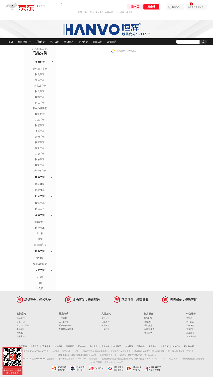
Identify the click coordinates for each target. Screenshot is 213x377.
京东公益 (176, 346)
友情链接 (105, 346)
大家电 (20, 333)
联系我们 (35, 346)
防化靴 (39, 288)
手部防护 (40, 41)
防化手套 (40, 91)
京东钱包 (109, 362)
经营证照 (93, 359)
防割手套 (40, 74)
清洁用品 (100, 12)
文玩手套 (40, 153)
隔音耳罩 (40, 189)
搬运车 (129, 12)
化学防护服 (40, 222)
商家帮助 (70, 346)
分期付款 (105, 325)
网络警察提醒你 (78, 368)
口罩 (80, 12)
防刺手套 (40, 165)
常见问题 (21, 329)
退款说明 (148, 325)
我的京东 (176, 7)
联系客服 (21, 336)
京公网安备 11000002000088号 (33, 351)
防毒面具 (40, 203)
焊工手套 (40, 102)
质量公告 (153, 346)
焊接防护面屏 (40, 263)
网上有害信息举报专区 (115, 368)
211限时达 (64, 322)
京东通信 (190, 333)
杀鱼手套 (40, 131)
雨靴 (40, 282)
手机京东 (94, 346)
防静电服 (40, 227)
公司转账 (105, 329)
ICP (76, 351)
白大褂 (39, 233)
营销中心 (82, 346)
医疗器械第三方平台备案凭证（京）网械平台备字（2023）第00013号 (133, 359)
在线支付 (105, 322)
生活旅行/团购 (23, 325)
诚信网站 (97, 368)
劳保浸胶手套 (40, 68)
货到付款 (105, 318)
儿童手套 (40, 119)
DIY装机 (190, 322)
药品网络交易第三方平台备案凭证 (149, 351)
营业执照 (173, 359)
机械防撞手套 (40, 108)
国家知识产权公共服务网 (153, 368)
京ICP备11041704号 (61, 351)
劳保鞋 (39, 277)
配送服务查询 (65, 325)
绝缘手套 (40, 80)
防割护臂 (40, 114)
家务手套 (40, 148)
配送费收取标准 (66, 329)
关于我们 (23, 346)
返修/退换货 (149, 329)
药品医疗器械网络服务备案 (95, 351)
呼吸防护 (69, 41)
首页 (10, 41)
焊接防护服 (40, 244)
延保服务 (190, 325)
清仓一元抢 (89, 12)
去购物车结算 (198, 7)
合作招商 (58, 346)
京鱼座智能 (191, 336)
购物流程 (21, 318)
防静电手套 (40, 170)
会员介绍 (21, 322)
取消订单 (148, 333)
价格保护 (148, 322)
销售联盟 (117, 346)
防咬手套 (40, 125)
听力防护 (54, 41)
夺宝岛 (189, 318)
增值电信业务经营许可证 (193, 359)
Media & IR (189, 346)
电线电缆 (109, 12)
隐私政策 (165, 346)
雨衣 (40, 239)
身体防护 (83, 41)
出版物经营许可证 (108, 355)
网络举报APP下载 (134, 368)
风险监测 (141, 346)
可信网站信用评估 (60, 368)
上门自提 (63, 318)
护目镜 (39, 258)
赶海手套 (40, 136)
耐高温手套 (40, 85)
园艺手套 (40, 142)
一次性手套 (120, 12)
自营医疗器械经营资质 (120, 351)
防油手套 (40, 159)
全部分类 (22, 41)
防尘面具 (40, 208)
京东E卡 (190, 329)
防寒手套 (40, 97)
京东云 (120, 362)
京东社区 (129, 346)
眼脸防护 (97, 41)
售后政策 (148, 318)
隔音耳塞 (40, 184)
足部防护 (111, 41)
